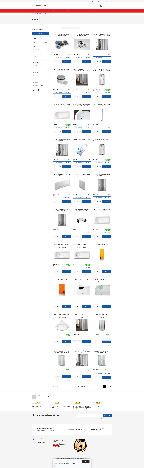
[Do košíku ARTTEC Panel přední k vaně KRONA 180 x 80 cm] (66, 201)
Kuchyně (37, 72)
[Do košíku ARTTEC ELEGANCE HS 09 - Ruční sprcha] (106, 131)
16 (110, 386)
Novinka (41, 54)
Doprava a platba (48, 1)
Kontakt (42, 1)
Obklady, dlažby (38, 65)
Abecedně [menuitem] (77, 27)
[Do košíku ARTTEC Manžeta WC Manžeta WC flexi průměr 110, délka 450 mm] (86, 236)
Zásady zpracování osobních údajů (78, 458)
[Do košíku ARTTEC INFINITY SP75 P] (106, 271)
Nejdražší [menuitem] (71, 27)
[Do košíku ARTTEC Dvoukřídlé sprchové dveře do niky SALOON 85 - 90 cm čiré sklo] (106, 201)
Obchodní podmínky (57, 1)
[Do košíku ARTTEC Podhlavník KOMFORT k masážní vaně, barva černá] (86, 306)
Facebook (58, 458)
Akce (41, 51)
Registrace (109, 1)
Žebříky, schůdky (39, 85)
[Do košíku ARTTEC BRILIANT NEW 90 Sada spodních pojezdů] (66, 61)
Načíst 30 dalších (83, 386)
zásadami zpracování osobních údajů (95, 418)
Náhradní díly (38, 69)
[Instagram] (103, 429)
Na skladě (41, 49)
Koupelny (37, 62)
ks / (40, 33)
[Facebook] (100, 429)
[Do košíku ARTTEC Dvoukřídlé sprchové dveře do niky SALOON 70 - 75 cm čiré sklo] (66, 236)
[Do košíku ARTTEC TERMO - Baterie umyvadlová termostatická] (86, 166)
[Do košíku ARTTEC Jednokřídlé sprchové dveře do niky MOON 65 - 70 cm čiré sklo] (86, 96)
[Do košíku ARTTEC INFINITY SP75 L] (66, 306)
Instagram (62, 458)
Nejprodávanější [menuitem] (56, 27)
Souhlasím (86, 461)
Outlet (36, 82)
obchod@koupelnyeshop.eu (74, 429)
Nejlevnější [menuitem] (64, 27)
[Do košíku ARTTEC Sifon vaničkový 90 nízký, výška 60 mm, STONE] (66, 96)
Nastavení (58, 466)
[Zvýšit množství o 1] (60, 61)
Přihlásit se (107, 415)
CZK (95, 1)
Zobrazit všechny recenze (47, 398)
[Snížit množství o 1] (55, 61)
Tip (41, 56)
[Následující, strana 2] (107, 386)
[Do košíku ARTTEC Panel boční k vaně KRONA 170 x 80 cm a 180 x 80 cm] (86, 201)
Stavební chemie (38, 79)
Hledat (82, 5)
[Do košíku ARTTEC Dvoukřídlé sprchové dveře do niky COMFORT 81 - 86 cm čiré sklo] (106, 61)
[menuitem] (36, 11)
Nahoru (57, 386)
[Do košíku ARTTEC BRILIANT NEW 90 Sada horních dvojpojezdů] (86, 61)
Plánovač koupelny (35, 1)
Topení (36, 75)
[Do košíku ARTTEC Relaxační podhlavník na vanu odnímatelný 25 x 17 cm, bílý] (86, 131)
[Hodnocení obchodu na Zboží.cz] (57, 446)
